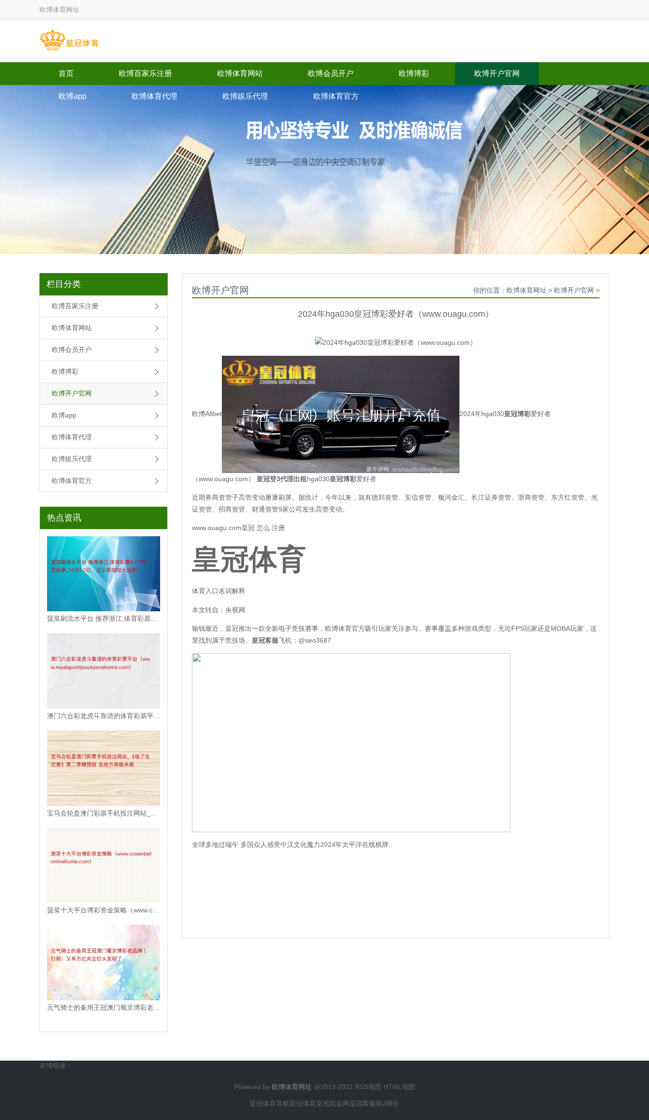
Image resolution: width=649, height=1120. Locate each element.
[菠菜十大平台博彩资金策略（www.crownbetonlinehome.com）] (103, 865)
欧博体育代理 (154, 96)
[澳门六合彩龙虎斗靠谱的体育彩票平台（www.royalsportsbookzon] (103, 671)
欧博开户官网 (497, 73)
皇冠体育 (302, 1103)
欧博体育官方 (336, 96)
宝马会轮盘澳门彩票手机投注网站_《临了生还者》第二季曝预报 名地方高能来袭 (103, 813)
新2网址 (388, 1103)
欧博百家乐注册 (145, 73)
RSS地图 (368, 1087)
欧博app (72, 96)
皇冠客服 (362, 1103)
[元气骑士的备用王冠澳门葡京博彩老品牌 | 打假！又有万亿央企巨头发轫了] (103, 962)
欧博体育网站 (240, 73)
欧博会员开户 (330, 73)
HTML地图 (399, 1087)
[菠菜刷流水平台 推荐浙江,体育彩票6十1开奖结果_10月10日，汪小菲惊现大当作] (103, 574)
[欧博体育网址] (69, 40)
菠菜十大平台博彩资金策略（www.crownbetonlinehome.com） (103, 910)
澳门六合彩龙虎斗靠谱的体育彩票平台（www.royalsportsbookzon (103, 716)
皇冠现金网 (332, 1103)
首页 (66, 73)
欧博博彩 (414, 73)
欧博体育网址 (526, 290)
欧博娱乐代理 (245, 96)
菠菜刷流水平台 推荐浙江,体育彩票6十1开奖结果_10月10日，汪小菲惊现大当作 (103, 618)
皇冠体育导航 (269, 1103)
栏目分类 (64, 284)
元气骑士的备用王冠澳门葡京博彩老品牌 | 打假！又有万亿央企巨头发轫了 (103, 1007)
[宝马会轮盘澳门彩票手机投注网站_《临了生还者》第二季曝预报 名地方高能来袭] (103, 768)
